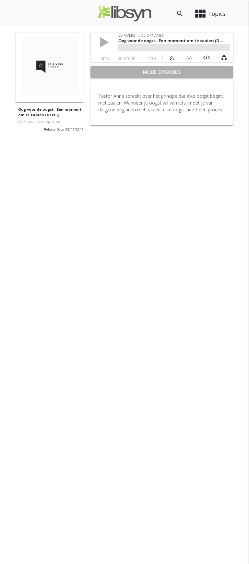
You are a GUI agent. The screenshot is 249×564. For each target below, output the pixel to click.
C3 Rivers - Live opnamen (40, 121)
